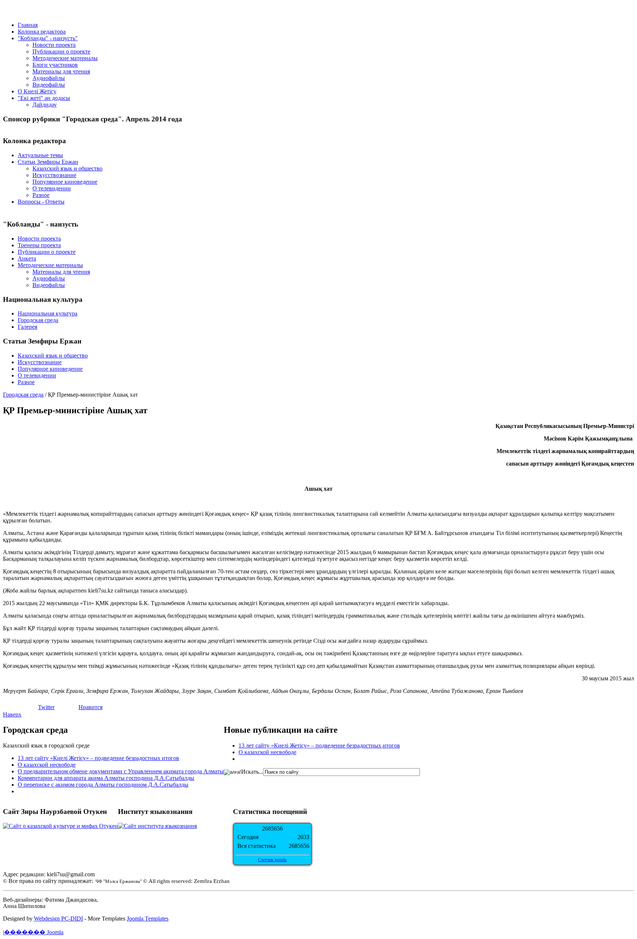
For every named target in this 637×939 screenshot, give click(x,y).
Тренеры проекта (39, 245)
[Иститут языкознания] (157, 826)
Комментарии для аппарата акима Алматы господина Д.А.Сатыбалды (106, 778)
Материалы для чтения (61, 71)
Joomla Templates (147, 918)
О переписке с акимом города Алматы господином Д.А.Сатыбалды (103, 784)
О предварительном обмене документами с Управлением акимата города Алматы (121, 771)
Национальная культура (47, 313)
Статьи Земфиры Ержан (48, 162)
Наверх (12, 714)
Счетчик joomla (272, 859)
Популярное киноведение (64, 182)
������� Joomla (33, 932)
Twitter (46, 707)
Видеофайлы (48, 85)
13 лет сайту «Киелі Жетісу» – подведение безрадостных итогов (98, 758)
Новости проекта (54, 45)
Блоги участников (55, 65)
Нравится (90, 707)
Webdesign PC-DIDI (58, 918)
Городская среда (38, 320)
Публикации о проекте (61, 51)
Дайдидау (44, 104)
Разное (40, 195)
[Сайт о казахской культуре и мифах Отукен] (60, 826)
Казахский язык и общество (67, 168)
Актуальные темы (40, 155)
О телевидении (51, 188)
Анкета (27, 258)
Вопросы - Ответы (41, 201)
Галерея (27, 327)
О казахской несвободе (47, 765)
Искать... (252, 772)
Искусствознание (54, 175)
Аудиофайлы (48, 78)
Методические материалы (65, 58)
